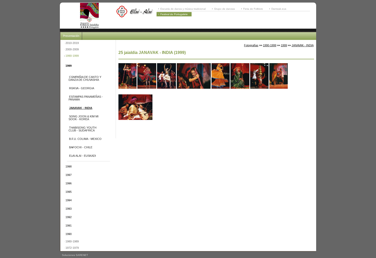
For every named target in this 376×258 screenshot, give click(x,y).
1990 (68, 233)
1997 (68, 174)
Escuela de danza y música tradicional (183, 8)
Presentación (71, 35)
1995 (68, 191)
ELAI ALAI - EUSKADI (82, 155)
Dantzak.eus (278, 8)
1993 (68, 208)
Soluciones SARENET (75, 255)
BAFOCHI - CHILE (80, 147)
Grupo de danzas (224, 8)
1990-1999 (72, 55)
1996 (68, 183)
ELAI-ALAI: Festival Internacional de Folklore (89, 15)
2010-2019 (72, 42)
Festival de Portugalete (174, 14)
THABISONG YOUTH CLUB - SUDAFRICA (82, 129)
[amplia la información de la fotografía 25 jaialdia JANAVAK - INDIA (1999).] (127, 92)
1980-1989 (72, 241)
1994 (68, 200)
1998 (68, 166)
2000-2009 (72, 49)
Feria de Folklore (253, 8)
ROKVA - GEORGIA (81, 88)
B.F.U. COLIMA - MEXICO (85, 138)
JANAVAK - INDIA (80, 107)
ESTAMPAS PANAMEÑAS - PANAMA (86, 98)
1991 (68, 225)
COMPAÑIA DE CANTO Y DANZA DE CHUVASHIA (85, 78)
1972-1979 (72, 247)
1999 (68, 65)
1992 (68, 217)
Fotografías (251, 45)
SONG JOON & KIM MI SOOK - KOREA (83, 118)
